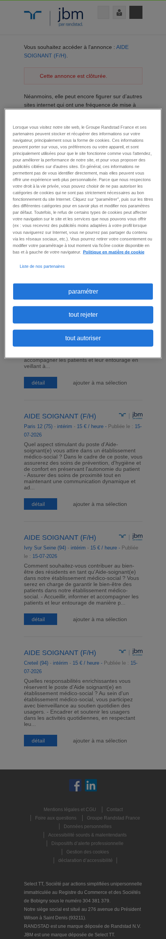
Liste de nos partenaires (42, 266)
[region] (83, 233)
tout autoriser (83, 337)
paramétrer (83, 291)
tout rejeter (83, 314)
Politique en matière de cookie (113, 251)
